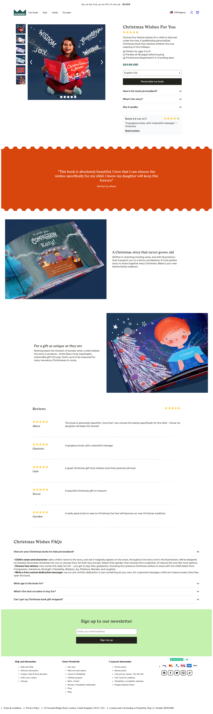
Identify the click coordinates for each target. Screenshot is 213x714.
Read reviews (132, 130)
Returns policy (120, 670)
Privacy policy (120, 667)
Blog (70, 692)
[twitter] (177, 672)
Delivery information (29, 670)
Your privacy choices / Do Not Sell (129, 674)
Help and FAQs (27, 667)
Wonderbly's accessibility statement (129, 681)
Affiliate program (75, 678)
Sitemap (24, 681)
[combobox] (178, 12)
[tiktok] (189, 672)
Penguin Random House (124, 685)
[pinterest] (164, 672)
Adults (55, 12)
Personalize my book (152, 81)
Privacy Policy (32, 708)
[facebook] (170, 672)
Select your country (29, 678)
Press (70, 688)
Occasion (66, 12)
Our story (71, 667)
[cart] (197, 12)
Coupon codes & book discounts (34, 674)
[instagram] (183, 672)
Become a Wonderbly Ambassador (82, 685)
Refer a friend (73, 681)
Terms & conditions (12, 708)
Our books (33, 12)
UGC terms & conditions (125, 678)
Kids (45, 12)
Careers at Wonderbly (76, 674)
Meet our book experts (77, 670)
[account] (191, 12)
